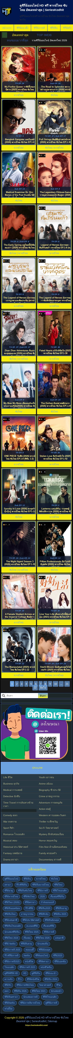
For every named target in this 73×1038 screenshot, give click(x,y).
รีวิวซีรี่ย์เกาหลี (11, 955)
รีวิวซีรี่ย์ (29, 908)
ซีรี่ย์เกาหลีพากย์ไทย (30, 1003)
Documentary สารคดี (50, 859)
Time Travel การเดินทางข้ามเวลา (18, 804)
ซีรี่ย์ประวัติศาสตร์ (31, 920)
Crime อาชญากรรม (49, 796)
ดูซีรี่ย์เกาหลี (51, 1003)
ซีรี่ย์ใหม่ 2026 (43, 938)
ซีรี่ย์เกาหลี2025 (12, 961)
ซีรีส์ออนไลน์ (41, 955)
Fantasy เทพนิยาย (12, 853)
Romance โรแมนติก (14, 834)
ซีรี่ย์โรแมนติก (60, 890)
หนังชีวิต (29, 961)
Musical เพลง (10, 840)
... (61, 683)
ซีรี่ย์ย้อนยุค (44, 949)
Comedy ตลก (10, 815)
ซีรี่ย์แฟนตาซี (11, 920)
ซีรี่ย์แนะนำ (50, 973)
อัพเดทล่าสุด (20, 35)
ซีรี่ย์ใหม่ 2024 (11, 938)
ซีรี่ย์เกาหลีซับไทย (25, 985)
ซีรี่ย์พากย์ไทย (11, 896)
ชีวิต (58, 985)
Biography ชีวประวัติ (50, 790)
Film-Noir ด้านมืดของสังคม (53, 847)
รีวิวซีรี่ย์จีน (21, 884)
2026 (42, 896)
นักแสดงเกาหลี (30, 997)
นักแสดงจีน (42, 943)
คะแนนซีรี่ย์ (32, 926)
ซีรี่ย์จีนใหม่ (10, 914)
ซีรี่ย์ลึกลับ (43, 914)
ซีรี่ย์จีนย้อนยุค (52, 920)
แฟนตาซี (59, 938)
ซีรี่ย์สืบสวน (26, 943)
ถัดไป (43, 687)
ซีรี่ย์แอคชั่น (60, 961)
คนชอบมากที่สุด (17, 40)
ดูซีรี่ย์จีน (36, 973)
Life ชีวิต (7, 777)
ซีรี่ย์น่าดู (9, 890)
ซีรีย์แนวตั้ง (22, 27)
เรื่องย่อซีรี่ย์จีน (57, 896)
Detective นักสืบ (11, 796)
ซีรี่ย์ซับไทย (29, 896)
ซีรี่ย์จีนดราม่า (11, 997)
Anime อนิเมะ (46, 783)
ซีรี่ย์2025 (57, 955)
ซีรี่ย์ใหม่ (58, 884)
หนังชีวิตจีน (46, 967)
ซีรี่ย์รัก (8, 985)
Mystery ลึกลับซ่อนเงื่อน (51, 834)
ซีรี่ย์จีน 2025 (60, 914)
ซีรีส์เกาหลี (49, 932)
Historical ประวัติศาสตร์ (15, 847)
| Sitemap (52, 1021)
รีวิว (20, 979)
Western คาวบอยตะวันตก (52, 815)
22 (35, 687)
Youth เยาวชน (46, 777)
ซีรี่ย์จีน (54, 27)
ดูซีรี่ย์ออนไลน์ (11, 878)
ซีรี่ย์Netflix (10, 1003)
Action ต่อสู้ (45, 809)
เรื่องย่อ (27, 938)
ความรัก (9, 979)
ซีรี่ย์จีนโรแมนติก (13, 926)
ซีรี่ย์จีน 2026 (20, 991)
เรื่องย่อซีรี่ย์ (48, 926)
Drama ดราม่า (10, 859)
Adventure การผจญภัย (50, 802)
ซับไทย (54, 878)
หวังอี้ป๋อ (8, 1008)
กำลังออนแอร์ (47, 902)
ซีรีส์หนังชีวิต (33, 979)
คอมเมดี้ (30, 949)
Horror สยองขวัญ (48, 840)
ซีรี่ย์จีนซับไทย (25, 890)
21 (67, 683)
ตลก (7, 991)
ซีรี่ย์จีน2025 (44, 908)
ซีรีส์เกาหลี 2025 (27, 967)
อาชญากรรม (27, 914)
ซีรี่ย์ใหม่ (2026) (12, 902)
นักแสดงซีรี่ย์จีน (12, 932)
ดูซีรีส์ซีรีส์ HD (11, 973)
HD (24, 973)
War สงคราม (10, 821)
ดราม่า (8, 884)
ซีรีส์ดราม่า (44, 961)
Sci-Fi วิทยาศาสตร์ (49, 828)
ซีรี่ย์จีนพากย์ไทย (40, 884)
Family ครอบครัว (48, 853)
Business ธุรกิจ (11, 783)
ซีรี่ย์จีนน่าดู (61, 908)
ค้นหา (43, 695)
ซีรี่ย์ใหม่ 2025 (32, 932)
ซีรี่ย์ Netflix (10, 943)
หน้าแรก (6, 27)
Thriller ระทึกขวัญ (48, 821)
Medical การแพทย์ (12, 790)
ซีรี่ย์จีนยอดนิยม (12, 908)
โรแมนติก (9, 967)
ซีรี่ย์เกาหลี (39, 27)
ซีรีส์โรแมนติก (50, 997)
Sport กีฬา (8, 828)
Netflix (27, 955)
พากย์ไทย (41, 878)
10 (55, 683)
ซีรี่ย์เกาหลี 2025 (12, 949)
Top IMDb (44, 35)
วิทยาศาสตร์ (45, 985)
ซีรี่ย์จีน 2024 (51, 979)
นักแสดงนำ (56, 991)
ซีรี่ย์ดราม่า (30, 902)
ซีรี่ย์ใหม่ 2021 (38, 991)
